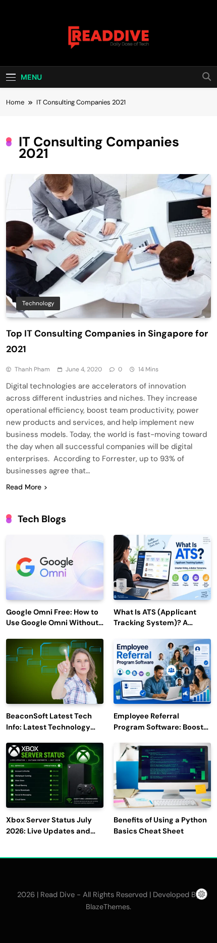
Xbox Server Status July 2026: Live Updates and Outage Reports (49, 831)
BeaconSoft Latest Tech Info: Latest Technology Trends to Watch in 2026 (49, 727)
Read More (23, 486)
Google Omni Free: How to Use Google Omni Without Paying (52, 623)
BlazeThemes (108, 906)
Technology (38, 303)
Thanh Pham (32, 369)
